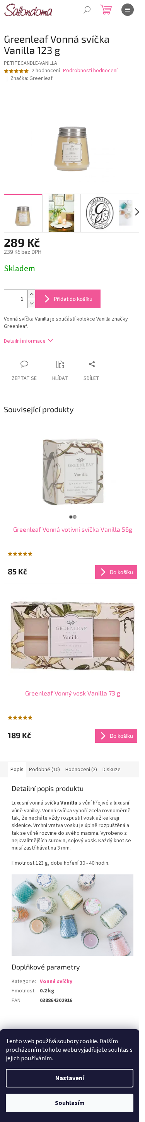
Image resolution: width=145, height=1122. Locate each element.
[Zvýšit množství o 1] (31, 294)
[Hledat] (87, 9)
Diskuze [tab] (111, 769)
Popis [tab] (17, 769)
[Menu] (127, 9)
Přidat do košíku (73, 298)
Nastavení (69, 1078)
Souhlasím (70, 1103)
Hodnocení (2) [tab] (81, 769)
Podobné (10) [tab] (44, 769)
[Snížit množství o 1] (31, 303)
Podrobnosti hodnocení (90, 71)
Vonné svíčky (56, 981)
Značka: (31, 78)
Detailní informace (25, 341)
